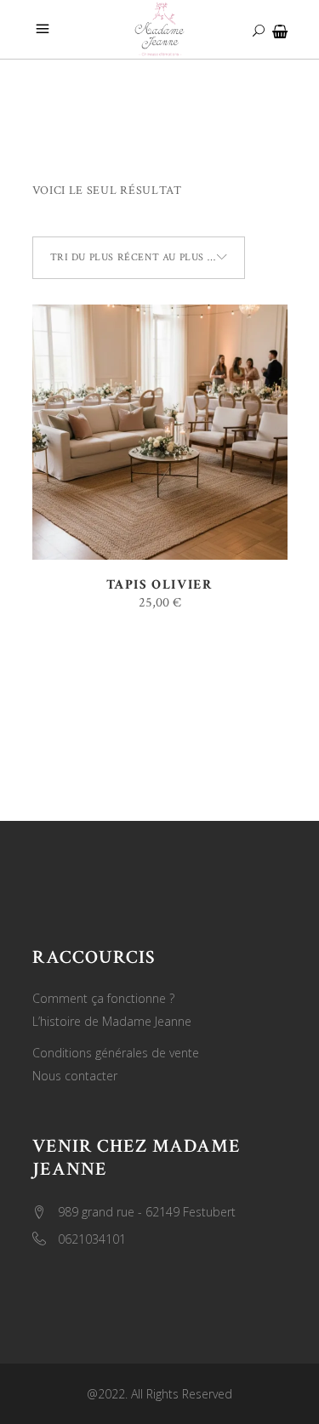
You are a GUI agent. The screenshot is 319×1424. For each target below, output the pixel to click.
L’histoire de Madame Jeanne (111, 1021)
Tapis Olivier (160, 585)
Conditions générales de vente (115, 1053)
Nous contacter (74, 1076)
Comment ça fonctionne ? (103, 998)
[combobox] (138, 257)
